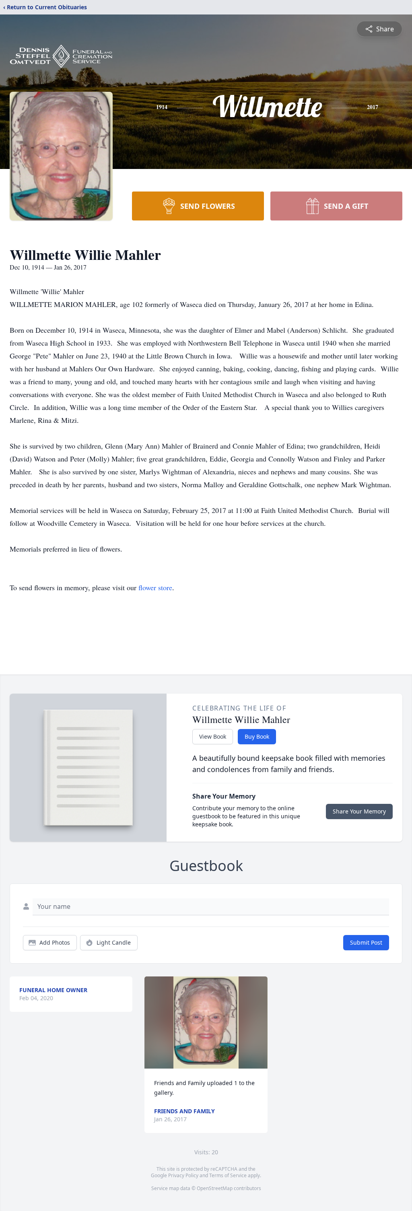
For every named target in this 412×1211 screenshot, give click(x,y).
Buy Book (257, 736)
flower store (155, 587)
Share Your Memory (359, 811)
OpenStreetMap (215, 1188)
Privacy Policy (183, 1175)
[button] (206, 1022)
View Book (212, 736)
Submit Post (366, 942)
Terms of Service (228, 1175)
